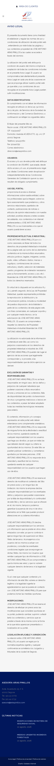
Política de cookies (39, 759)
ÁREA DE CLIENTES (28, 6)
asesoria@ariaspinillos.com (13, 703)
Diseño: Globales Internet (27, 764)
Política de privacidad (24, 759)
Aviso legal (12, 759)
